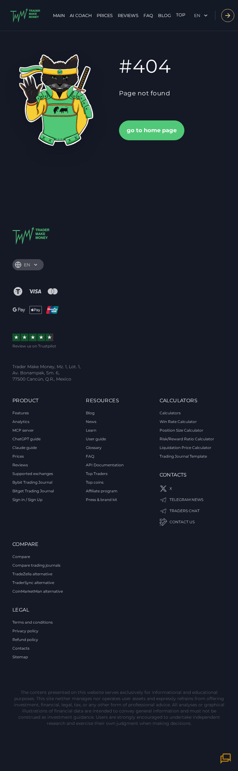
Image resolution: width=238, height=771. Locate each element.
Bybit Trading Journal (32, 482)
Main (59, 15)
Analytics (20, 421)
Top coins (95, 482)
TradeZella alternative (32, 574)
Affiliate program (101, 491)
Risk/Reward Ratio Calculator (187, 439)
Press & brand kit (101, 499)
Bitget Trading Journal (33, 491)
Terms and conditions (32, 622)
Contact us (182, 522)
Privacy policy (25, 631)
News (91, 421)
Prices (105, 15)
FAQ (148, 15)
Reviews (128, 15)
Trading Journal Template (183, 456)
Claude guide (24, 447)
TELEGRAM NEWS (186, 499)
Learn (91, 430)
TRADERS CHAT (185, 510)
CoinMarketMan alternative (37, 591)
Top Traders (97, 473)
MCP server (23, 430)
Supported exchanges (32, 473)
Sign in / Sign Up (27, 499)
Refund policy (25, 639)
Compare (21, 556)
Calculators (170, 413)
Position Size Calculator (181, 430)
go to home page (152, 130)
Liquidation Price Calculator (185, 447)
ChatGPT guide (26, 439)
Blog (164, 15)
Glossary (94, 447)
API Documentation (105, 465)
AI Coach (81, 15)
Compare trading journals (36, 565)
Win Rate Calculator (178, 421)
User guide (96, 439)
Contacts (20, 648)
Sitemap (20, 657)
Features (20, 413)
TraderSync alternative (33, 582)
